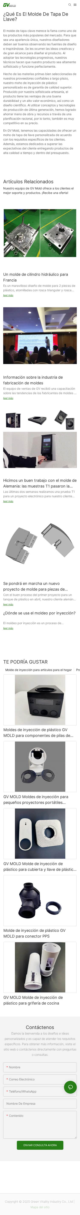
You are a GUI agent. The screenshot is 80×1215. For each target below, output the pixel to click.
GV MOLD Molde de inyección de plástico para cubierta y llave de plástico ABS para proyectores (39, 866)
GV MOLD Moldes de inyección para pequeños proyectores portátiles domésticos (35, 799)
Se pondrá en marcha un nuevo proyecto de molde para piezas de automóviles (34, 586)
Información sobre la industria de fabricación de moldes (33, 380)
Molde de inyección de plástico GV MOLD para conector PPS (34, 933)
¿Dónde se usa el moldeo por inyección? (39, 613)
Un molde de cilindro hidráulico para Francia (35, 277)
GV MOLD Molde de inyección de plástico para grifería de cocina (33, 1000)
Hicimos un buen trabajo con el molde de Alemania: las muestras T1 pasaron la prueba (40, 483)
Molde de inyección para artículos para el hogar (38, 670)
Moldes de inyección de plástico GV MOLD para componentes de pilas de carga (36, 733)
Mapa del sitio (40, 1207)
